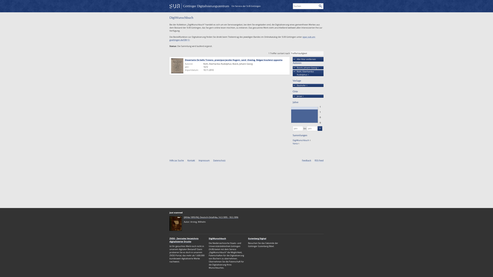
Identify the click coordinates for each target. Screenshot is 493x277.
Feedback (306, 160)
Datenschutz (219, 160)
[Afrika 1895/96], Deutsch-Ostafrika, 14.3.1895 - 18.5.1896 (211, 217)
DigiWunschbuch (302, 140)
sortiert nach (283, 53)
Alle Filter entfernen (304, 59)
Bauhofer (300, 85)
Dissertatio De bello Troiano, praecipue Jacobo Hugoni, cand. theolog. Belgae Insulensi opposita (233, 60)
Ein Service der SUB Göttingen (246, 6)
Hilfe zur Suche (176, 160)
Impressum (204, 160)
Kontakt (191, 160)
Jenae (298, 96)
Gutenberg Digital (257, 238)
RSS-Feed (319, 160)
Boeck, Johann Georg (306, 67)
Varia (296, 143)
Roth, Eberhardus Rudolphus (303, 73)
